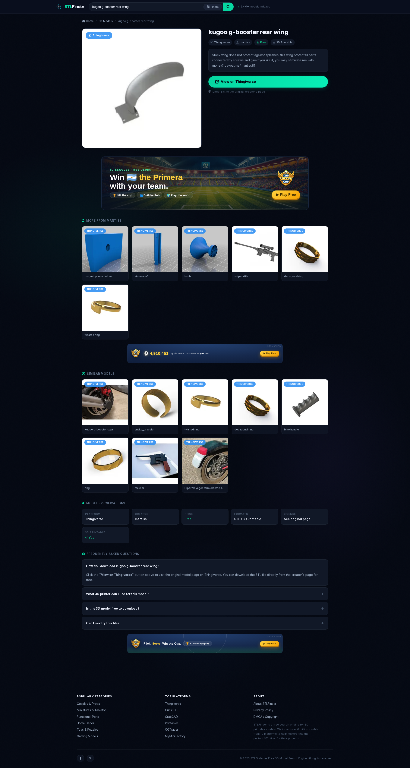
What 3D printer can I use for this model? (117, 594)
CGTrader (171, 729)
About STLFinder (264, 703)
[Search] (228, 7)
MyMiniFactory (175, 736)
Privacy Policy (263, 710)
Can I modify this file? (103, 623)
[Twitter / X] (90, 758)
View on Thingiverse (238, 81)
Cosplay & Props (88, 703)
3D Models (106, 21)
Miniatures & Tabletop (92, 710)
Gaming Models (87, 736)
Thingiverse (173, 703)
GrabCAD (171, 716)
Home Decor (85, 723)
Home (89, 21)
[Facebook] (80, 758)
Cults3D (170, 710)
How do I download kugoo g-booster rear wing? (122, 566)
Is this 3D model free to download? (112, 608)
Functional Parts (88, 716)
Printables (172, 723)
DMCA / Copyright (265, 716)
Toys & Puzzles (87, 729)
